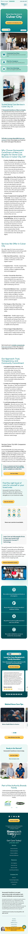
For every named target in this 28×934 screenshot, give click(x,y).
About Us (14, 877)
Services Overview (14, 848)
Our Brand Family (14, 882)
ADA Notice (14, 920)
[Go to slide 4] (11, 694)
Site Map (14, 918)
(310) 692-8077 (23, 1)
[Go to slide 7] (16, 694)
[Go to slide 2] (8, 694)
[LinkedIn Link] (16, 816)
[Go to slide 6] (14, 694)
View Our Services (8, 501)
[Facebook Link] (11, 816)
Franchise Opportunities (14, 879)
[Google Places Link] (9, 816)
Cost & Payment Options (14, 869)
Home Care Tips (14, 865)
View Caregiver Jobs (14, 758)
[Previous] (11, 807)
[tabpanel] (8, 803)
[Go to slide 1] (6, 694)
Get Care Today (14, 473)
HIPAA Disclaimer (14, 922)
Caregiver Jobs (23, 30)
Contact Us (14, 884)
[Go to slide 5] (13, 694)
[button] (13, 932)
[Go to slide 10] (21, 694)
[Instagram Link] (18, 816)
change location (11, 1)
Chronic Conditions (14, 853)
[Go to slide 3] (9, 694)
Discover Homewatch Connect (10, 562)
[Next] (16, 807)
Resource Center (14, 867)
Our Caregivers (14, 863)
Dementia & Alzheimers (14, 855)
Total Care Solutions (14, 850)
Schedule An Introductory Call (14, 22)
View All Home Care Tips (14, 737)
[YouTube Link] (14, 816)
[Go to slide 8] (18, 694)
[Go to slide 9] (19, 694)
